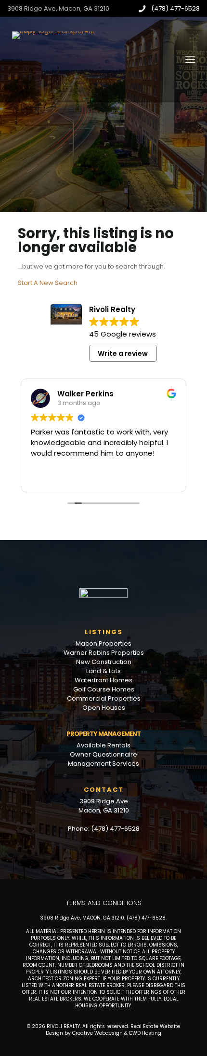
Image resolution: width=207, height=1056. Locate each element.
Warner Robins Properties (104, 652)
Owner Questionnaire (103, 754)
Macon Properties (103, 643)
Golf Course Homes (103, 689)
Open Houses (103, 707)
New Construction (103, 661)
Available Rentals (103, 745)
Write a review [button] (123, 353)
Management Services (103, 763)
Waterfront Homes (103, 680)
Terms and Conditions (104, 902)
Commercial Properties (104, 698)
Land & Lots (103, 671)
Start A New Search (48, 282)
